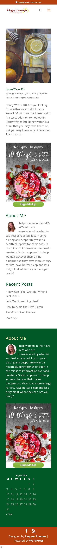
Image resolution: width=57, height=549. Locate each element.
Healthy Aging (19, 97)
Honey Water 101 (15, 89)
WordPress (36, 540)
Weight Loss (33, 97)
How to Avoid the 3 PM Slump (24, 307)
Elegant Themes (35, 536)
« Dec (9, 514)
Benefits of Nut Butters (20, 312)
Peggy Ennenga (15, 93)
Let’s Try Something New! (22, 301)
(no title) (11, 318)
